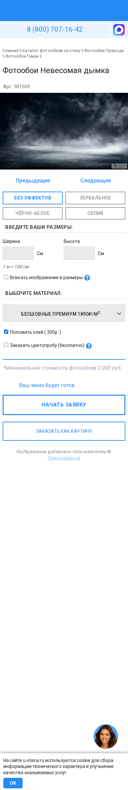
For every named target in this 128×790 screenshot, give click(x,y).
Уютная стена (48, 3)
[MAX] (118, 29)
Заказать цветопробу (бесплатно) (47, 345)
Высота (72, 241)
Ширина (11, 241)
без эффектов (32, 197)
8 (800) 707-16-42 (55, 29)
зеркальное (95, 197)
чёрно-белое (32, 213)
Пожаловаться (64, 458)
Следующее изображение (94, 181)
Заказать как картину (64, 431)
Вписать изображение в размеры (46, 277)
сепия (95, 213)
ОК (13, 783)
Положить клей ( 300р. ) (35, 332)
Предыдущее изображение (33, 181)
